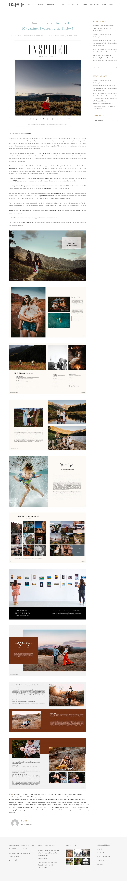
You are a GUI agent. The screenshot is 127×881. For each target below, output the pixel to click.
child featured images (62, 794)
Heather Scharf (20, 799)
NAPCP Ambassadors (103, 856)
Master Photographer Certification (46, 178)
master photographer (53, 802)
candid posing (35, 794)
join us (20, 213)
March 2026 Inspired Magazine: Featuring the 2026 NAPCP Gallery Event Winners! (104, 106)
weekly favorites (82, 810)
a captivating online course (46, 195)
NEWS (51, 36)
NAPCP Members (37, 807)
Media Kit (100, 864)
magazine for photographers (27, 802)
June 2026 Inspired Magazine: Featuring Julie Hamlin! (47, 864)
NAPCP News (44, 36)
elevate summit (61, 797)
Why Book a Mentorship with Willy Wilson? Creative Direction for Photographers (103, 28)
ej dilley (21, 797)
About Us (99, 849)
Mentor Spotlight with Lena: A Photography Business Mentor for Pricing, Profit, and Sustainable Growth (105, 58)
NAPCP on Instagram (51, 807)
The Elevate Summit (57, 193)
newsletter (73, 807)
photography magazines (67, 810)
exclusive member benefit (53, 210)
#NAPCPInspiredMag (27, 222)
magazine (12, 802)
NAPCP (69, 36)
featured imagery (73, 797)
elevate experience (48, 797)
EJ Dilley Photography (43, 153)
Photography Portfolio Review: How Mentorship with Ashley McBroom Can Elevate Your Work (105, 43)
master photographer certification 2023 (23, 804)
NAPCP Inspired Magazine (73, 804)
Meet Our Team (102, 853)
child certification (47, 794)
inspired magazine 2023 (77, 799)
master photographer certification (74, 802)
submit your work (47, 188)
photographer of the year (49, 810)
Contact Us (100, 860)
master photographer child (47, 804)
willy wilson (13, 812)
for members (24, 210)
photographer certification (29, 810)
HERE (29, 133)
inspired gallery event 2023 (58, 799)
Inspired (11, 210)
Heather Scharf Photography (37, 799)
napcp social (64, 807)
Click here (49, 205)
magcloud (41, 802)
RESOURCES (59, 36)
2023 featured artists (21, 794)
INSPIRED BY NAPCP (31, 36)
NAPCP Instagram (23, 807)
